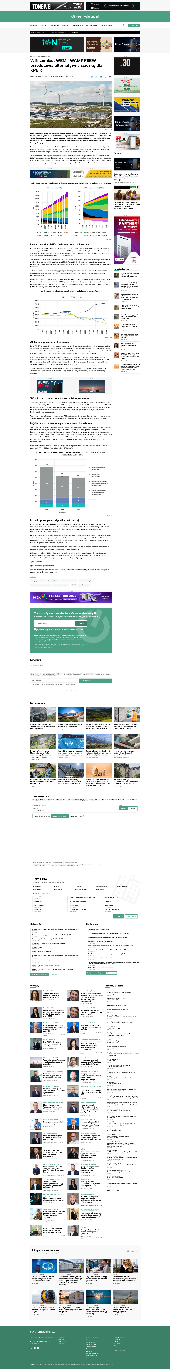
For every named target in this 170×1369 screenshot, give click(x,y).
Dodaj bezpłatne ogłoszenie (40, 974)
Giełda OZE (65, 25)
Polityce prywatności (47, 647)
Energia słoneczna (91, 1342)
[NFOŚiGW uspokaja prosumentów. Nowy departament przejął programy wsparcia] (127, 770)
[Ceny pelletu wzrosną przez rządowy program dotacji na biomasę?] (116, 337)
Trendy (88, 1340)
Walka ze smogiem (91, 1355)
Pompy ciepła (100, 889)
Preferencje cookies (119, 1350)
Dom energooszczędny (92, 1349)
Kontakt (116, 1341)
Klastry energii (57, 889)
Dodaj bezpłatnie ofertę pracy (95, 973)
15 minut (123, 808)
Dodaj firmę (119, 916)
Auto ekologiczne (91, 1346)
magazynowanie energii (68, 581)
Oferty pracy (55, 25)
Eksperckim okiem (106, 25)
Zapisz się (81, 623)
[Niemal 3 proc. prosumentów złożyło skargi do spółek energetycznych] (127, 741)
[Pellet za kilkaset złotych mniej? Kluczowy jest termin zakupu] (116, 328)
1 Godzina (132, 808)
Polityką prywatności (79, 673)
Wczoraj (42, 816)
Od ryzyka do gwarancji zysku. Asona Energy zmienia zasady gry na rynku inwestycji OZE (54, 32)
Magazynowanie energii (92, 1353)
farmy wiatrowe (53, 581)
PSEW (74, 585)
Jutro (77, 816)
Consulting (77, 886)
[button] (124, 25)
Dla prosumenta (78, 25)
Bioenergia (89, 1351)
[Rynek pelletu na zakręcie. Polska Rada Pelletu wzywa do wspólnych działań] (116, 309)
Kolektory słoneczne (80, 889)
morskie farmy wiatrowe (60, 585)
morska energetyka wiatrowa (40, 585)
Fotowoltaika (36, 889)
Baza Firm (44, 25)
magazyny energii (85, 581)
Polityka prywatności (119, 1337)
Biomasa (56, 886)
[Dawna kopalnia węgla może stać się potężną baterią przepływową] (116, 318)
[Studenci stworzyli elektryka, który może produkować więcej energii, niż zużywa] (116, 277)
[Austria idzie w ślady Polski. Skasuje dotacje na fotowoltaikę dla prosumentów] (43, 714)
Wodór (88, 1358)
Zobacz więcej (131, 916)
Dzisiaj (60, 816)
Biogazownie (36, 886)
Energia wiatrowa (44, 56)
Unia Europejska (84, 585)
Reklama (116, 1346)
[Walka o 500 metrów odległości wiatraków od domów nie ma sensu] (116, 347)
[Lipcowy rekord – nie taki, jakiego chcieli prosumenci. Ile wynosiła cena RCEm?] (43, 770)
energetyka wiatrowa (38, 581)
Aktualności (34, 25)
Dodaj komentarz (86, 680)
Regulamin (52, 673)
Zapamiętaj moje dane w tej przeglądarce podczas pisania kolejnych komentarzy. (54, 684)
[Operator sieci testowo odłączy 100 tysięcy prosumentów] (71, 714)
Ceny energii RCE (91, 25)
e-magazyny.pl (53, 1253)
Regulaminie (37, 647)
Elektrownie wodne (101, 886)
